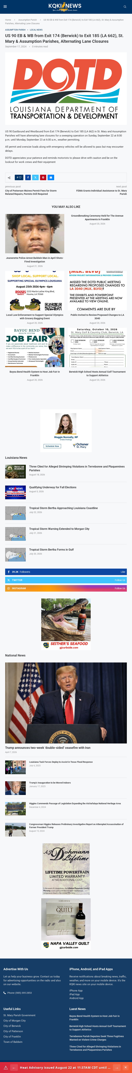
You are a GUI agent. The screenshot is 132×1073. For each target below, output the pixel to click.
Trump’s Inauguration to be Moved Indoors (50, 782)
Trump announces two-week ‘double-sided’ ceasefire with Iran (47, 747)
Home (8, 20)
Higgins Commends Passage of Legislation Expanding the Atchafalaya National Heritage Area (75, 803)
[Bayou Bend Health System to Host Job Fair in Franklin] (34, 347)
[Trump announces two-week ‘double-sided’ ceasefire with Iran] (66, 702)
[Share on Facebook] (28, 177)
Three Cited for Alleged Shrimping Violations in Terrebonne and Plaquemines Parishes (77, 468)
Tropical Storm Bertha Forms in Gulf (51, 549)
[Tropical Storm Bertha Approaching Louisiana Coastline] (15, 513)
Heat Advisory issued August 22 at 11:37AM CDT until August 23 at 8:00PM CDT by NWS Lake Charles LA (65, 1067)
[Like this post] (20, 177)
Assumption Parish (27, 20)
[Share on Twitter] (35, 177)
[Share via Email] (51, 177)
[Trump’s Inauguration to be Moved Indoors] (15, 788)
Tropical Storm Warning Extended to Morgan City (59, 528)
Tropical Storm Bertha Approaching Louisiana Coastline (63, 508)
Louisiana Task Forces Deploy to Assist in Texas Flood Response (61, 762)
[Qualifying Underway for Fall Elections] (15, 492)
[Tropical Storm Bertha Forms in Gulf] (15, 555)
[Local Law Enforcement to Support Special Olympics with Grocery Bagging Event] (34, 290)
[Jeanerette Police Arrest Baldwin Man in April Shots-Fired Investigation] (34, 233)
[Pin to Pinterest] (43, 177)
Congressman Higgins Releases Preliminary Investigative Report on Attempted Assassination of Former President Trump (76, 826)
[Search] (125, 6)
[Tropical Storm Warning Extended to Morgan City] (15, 534)
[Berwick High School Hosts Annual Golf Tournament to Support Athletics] (97, 347)
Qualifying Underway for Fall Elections (52, 487)
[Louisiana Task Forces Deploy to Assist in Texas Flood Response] (15, 767)
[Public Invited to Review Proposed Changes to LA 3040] (97, 290)
